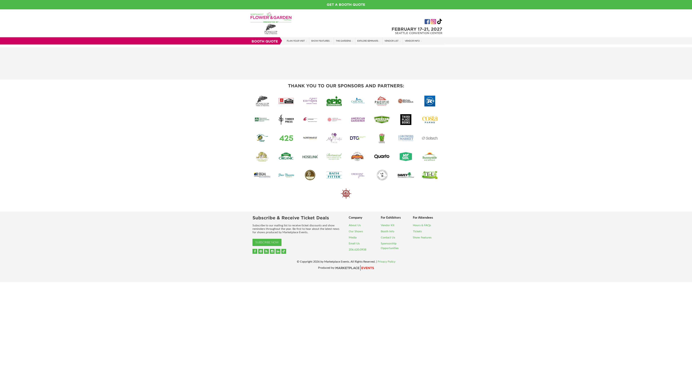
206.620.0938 (357, 249)
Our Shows (356, 231)
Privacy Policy (386, 261)
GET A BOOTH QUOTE (346, 4)
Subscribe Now (267, 242)
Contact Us (388, 237)
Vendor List (391, 40)
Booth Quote (265, 41)
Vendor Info (412, 40)
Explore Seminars (367, 40)
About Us (355, 225)
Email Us (354, 243)
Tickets (417, 231)
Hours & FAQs (422, 225)
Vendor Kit (387, 225)
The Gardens (343, 40)
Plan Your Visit (296, 40)
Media (353, 237)
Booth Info (387, 231)
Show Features (320, 40)
